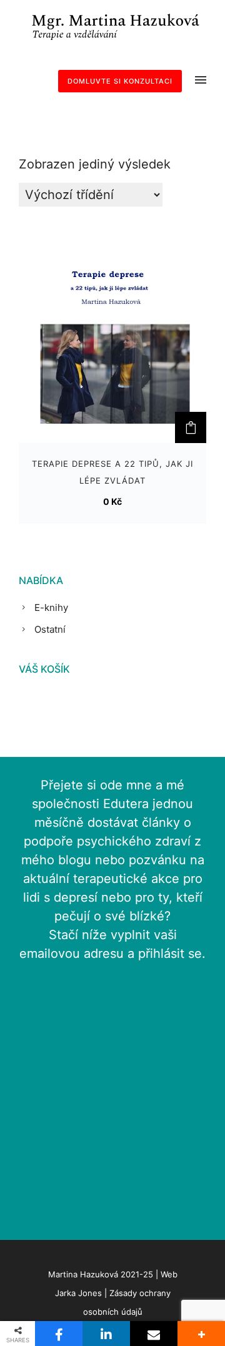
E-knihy (51, 607)
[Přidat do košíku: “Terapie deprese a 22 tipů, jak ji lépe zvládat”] (190, 427)
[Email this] (154, 1333)
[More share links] (201, 1333)
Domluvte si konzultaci (120, 81)
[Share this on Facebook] (58, 1333)
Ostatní (50, 629)
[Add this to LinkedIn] (106, 1333)
